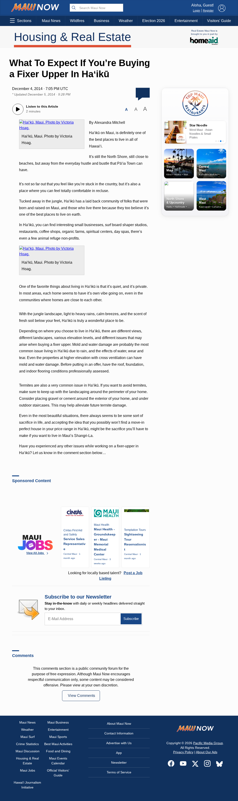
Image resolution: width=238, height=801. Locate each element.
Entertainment (186, 21)
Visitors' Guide (219, 21)
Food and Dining (58, 751)
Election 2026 (153, 21)
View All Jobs (35, 553)
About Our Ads (206, 752)
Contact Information (118, 733)
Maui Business (58, 722)
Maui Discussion (28, 751)
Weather (126, 21)
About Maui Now (119, 723)
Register (208, 10)
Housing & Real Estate (72, 36)
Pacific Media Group (208, 743)
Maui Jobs (27, 770)
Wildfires (77, 21)
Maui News (51, 21)
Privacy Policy (183, 752)
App (119, 753)
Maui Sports (58, 737)
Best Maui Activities (58, 744)
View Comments (81, 696)
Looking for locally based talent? (105, 575)
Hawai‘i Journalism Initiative (27, 785)
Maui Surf (27, 737)
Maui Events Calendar (58, 760)
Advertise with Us (119, 743)
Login (196, 10)
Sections (24, 21)
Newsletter (119, 762)
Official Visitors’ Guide (58, 773)
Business (101, 21)
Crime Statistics (27, 744)
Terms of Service (119, 772)
